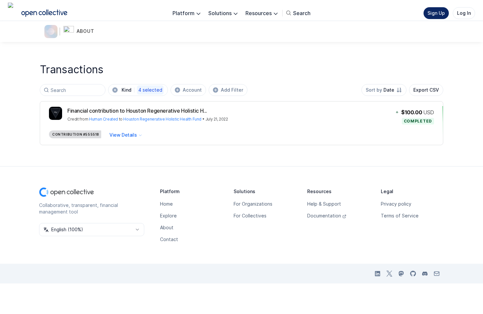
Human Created (103, 119)
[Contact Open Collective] (436, 273)
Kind (142, 90)
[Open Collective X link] (389, 273)
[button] (81, 31)
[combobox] (383, 90)
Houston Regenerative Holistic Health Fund (162, 119)
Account (192, 90)
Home (166, 204)
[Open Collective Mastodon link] (401, 273)
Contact (169, 239)
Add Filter (232, 90)
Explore (168, 215)
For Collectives (250, 215)
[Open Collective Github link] (413, 273)
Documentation (324, 215)
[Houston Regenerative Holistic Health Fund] (52, 31)
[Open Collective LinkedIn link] (377, 273)
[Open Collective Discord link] (424, 273)
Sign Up (436, 13)
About (166, 227)
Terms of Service (400, 215)
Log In (464, 13)
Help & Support (324, 204)
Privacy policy (396, 204)
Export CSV (426, 90)
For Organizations (253, 204)
